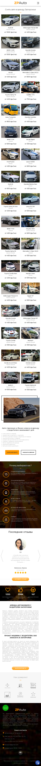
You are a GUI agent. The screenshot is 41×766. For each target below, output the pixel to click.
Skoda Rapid (30, 139)
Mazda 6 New (30, 273)
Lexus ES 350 (30, 206)
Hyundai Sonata (30, 50)
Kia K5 (10, 72)
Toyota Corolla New (10, 273)
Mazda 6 (30, 340)
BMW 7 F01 (10, 228)
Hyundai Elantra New (30, 184)
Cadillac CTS (30, 94)
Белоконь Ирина (20, 568)
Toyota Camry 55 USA (11, 206)
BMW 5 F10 (10, 139)
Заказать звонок (28, 452)
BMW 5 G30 (10, 50)
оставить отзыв (20, 579)
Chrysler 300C (30, 228)
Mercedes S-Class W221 (30, 251)
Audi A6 (10, 27)
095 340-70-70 (9, 739)
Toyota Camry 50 (10, 251)
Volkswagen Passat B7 (30, 318)
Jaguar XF (30, 296)
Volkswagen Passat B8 (30, 27)
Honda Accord (30, 363)
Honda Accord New (10, 363)
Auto (20, 2)
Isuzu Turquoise (10, 117)
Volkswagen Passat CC (10, 296)
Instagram (20, 753)
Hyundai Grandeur (30, 117)
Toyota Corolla (10, 340)
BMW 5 (10, 385)
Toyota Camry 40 (30, 385)
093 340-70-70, (21, 736)
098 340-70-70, (10, 736)
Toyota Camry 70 (10, 94)
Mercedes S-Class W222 (30, 72)
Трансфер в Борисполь (11, 724)
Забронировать (12, 452)
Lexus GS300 (30, 161)
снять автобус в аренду (18, 717)
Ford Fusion (10, 161)
